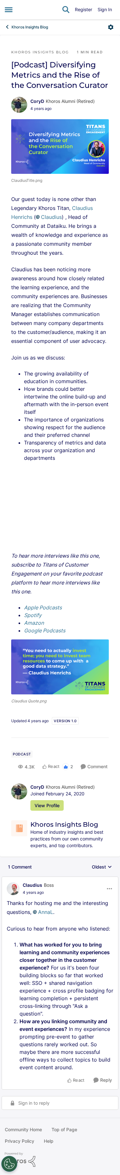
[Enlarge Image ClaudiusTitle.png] (60, 146)
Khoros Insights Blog (30, 27)
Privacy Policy (19, 1141)
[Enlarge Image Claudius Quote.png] (60, 666)
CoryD (37, 101)
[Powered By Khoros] (60, 1159)
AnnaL (45, 912)
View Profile (47, 805)
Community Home (23, 1129)
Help (48, 1141)
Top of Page (64, 1129)
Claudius (51, 217)
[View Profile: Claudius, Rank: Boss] (13, 888)
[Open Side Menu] (9, 9)
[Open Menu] (110, 27)
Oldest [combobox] (102, 867)
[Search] (66, 9)
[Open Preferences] (9, 1164)
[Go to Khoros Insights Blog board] (19, 828)
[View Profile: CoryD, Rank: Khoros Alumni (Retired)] (19, 105)
